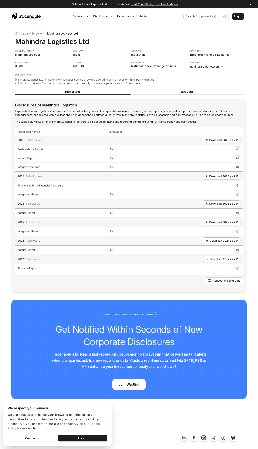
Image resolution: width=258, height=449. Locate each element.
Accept (82, 438)
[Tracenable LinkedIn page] (184, 437)
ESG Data (187, 91)
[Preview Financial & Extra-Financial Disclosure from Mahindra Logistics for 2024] (237, 185)
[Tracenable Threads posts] (223, 437)
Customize (32, 438)
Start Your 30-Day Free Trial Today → (154, 4)
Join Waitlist (129, 384)
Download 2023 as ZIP (223, 203)
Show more (133, 83)
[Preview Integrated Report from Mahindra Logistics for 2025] (237, 167)
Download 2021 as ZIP (224, 240)
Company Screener (31, 33)
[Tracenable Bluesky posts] (233, 437)
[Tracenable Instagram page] (203, 437)
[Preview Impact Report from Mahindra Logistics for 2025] (237, 158)
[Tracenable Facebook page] (194, 437)
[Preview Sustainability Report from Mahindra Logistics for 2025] (237, 149)
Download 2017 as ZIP (224, 259)
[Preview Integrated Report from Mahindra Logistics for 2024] (237, 194)
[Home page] (26, 16)
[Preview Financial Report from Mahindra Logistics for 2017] (237, 268)
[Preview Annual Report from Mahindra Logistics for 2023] (237, 213)
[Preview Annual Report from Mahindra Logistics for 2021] (237, 250)
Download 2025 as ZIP (223, 140)
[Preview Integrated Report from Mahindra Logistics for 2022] (237, 231)
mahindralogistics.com (204, 66)
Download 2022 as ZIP (223, 222)
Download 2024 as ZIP (223, 176)
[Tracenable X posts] (213, 437)
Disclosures (72, 91)
